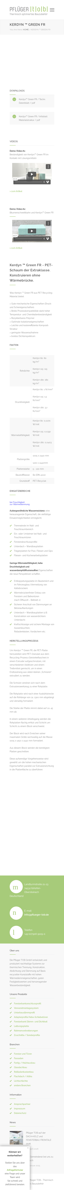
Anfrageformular (15, 1170)
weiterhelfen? (14, 1155)
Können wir (15, 1152)
